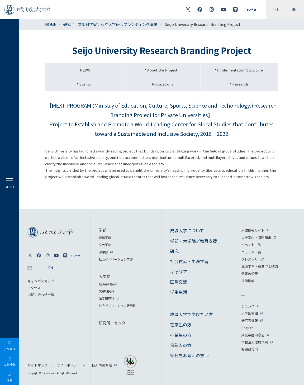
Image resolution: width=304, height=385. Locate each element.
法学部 (103, 252)
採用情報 (248, 280)
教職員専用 (249, 349)
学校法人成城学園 (254, 342)
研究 (67, 24)
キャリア (178, 271)
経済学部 (105, 237)
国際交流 (178, 282)
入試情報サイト (253, 230)
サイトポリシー (68, 365)
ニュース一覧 (251, 252)
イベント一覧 (251, 244)
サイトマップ (38, 365)
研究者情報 (249, 320)
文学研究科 (106, 291)
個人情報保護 (102, 365)
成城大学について (187, 230)
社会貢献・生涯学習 (189, 261)
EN (294, 9)
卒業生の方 (180, 335)
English (247, 327)
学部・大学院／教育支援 (193, 241)
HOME (50, 24)
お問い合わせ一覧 (41, 294)
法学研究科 (106, 298)
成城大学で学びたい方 (191, 314)
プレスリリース (252, 259)
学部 (102, 230)
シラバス (248, 306)
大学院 (104, 276)
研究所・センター (114, 323)
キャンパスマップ (41, 281)
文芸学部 (105, 244)
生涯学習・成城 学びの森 (260, 266)
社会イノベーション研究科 (117, 305)
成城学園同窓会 (253, 335)
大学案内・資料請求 (256, 237)
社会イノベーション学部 (116, 259)
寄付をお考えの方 (187, 355)
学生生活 (178, 292)
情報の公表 (249, 273)
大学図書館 (249, 313)
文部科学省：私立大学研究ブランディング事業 (117, 24)
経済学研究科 (108, 284)
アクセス (34, 287)
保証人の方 (180, 345)
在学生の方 (180, 324)
